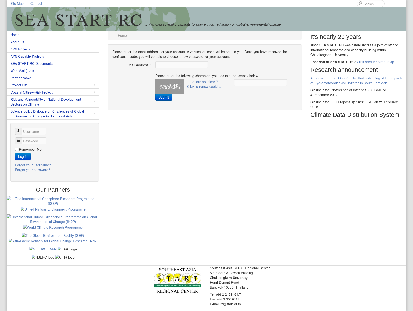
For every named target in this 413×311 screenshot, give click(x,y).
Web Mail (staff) (22, 70)
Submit (163, 97)
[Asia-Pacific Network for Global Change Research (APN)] (53, 240)
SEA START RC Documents (32, 63)
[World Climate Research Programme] (53, 226)
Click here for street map (375, 61)
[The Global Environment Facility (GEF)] (53, 234)
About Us (17, 41)
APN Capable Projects (27, 56)
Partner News (21, 77)
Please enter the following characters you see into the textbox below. (207, 75)
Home (15, 34)
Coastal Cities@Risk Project (32, 92)
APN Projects (20, 49)
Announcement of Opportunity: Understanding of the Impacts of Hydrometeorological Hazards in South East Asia (356, 80)
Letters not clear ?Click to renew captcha (204, 84)
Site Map (17, 3)
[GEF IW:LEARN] (43, 248)
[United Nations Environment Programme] (53, 208)
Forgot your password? (32, 169)
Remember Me (30, 149)
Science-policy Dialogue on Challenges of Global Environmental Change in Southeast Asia (47, 113)
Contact (36, 3)
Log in (22, 156)
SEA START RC (79, 19)
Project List (19, 85)
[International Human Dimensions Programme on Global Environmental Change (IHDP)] (53, 218)
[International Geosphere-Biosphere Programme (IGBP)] (53, 200)
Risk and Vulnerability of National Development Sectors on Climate (46, 101)
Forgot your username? (33, 164)
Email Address (139, 64)
